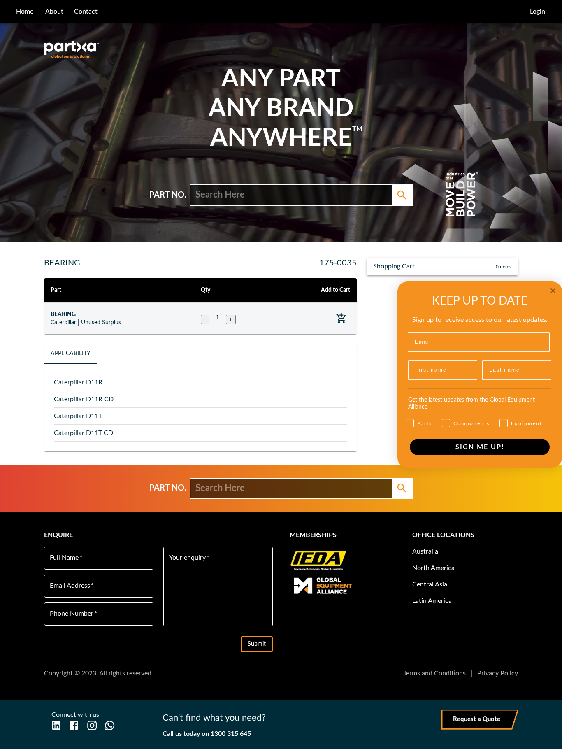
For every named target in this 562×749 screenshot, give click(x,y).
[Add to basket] (341, 318)
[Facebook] (73, 725)
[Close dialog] (553, 290)
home (24, 11)
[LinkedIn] (56, 725)
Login (537, 11)
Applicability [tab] (71, 353)
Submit (257, 644)
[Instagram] (92, 725)
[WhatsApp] (109, 725)
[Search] (402, 195)
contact (86, 11)
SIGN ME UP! (479, 447)
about (54, 11)
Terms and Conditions (434, 673)
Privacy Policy (497, 673)
